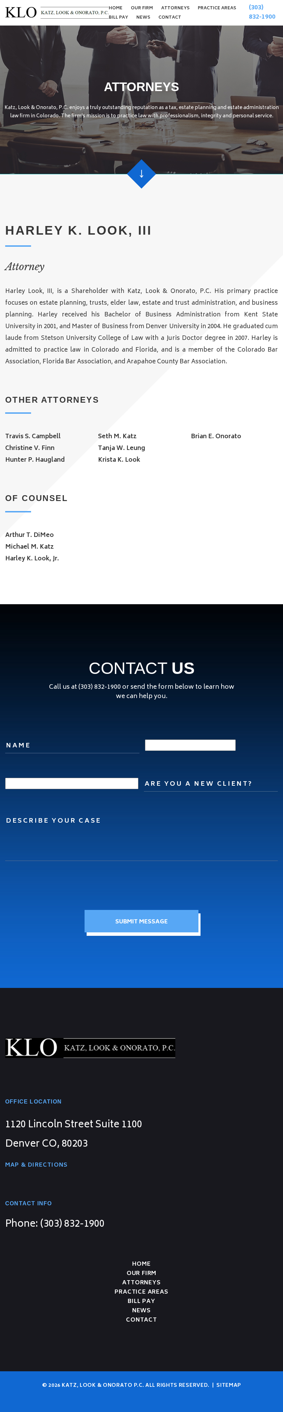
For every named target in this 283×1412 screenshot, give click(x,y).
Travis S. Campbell (33, 437)
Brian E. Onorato (216, 437)
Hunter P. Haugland (35, 460)
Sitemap (228, 1385)
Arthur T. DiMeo (29, 535)
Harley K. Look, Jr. (32, 559)
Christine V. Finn (30, 448)
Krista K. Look (119, 460)
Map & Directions (36, 1165)
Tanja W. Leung (121, 448)
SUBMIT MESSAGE (141, 922)
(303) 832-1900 (262, 12)
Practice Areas (217, 8)
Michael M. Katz (29, 547)
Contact (169, 17)
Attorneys (175, 8)
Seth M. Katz (117, 437)
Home (116, 8)
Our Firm (142, 8)
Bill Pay (118, 17)
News (143, 17)
